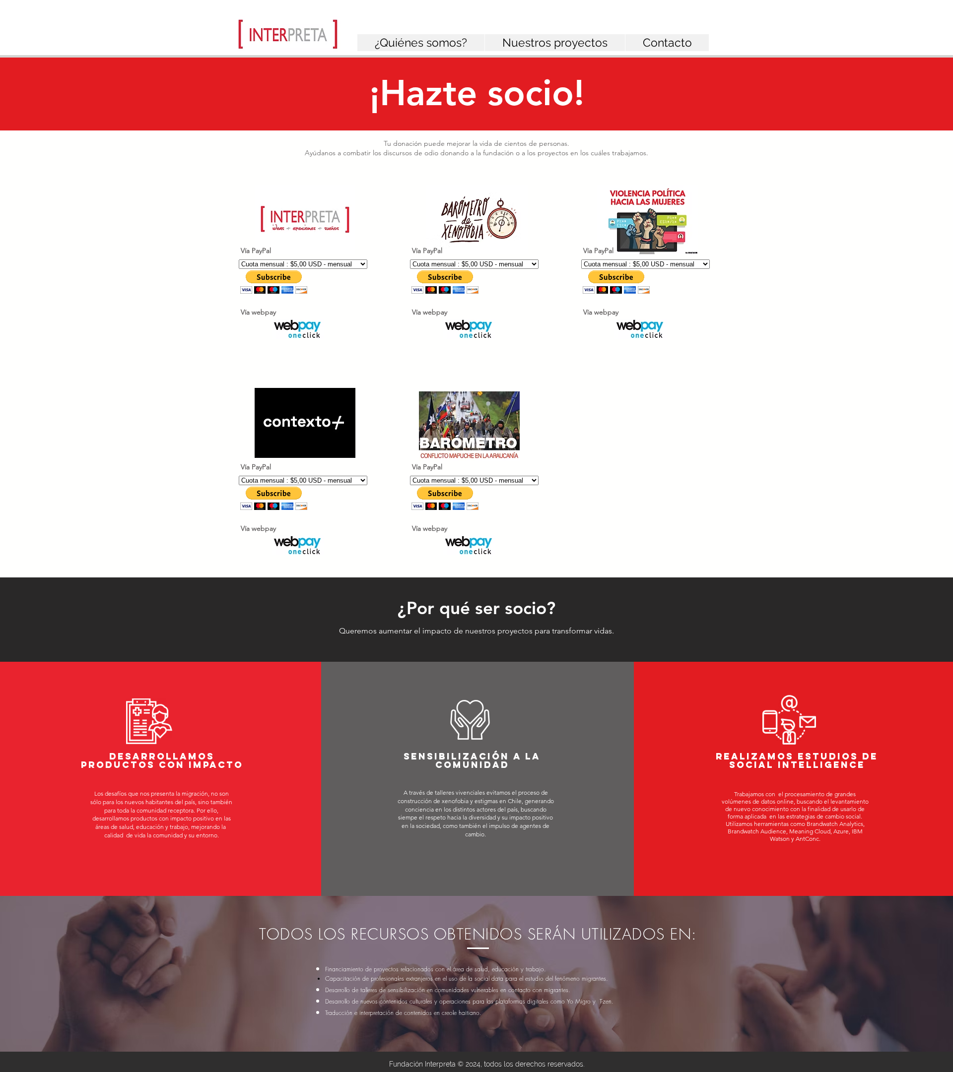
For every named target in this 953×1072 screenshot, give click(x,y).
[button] (420, 42)
